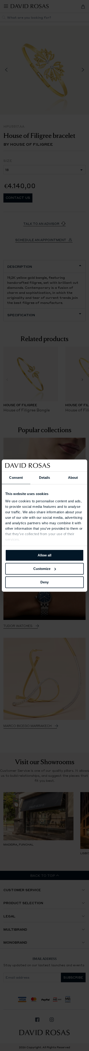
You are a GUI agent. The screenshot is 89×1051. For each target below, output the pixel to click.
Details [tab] (44, 477)
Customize (41, 569)
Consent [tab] (16, 477)
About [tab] (73, 477)
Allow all (44, 555)
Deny (44, 582)
